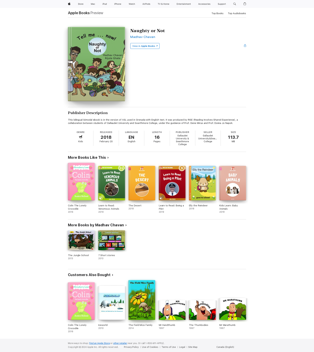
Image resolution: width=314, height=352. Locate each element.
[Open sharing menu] (245, 45)
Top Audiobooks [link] (237, 13)
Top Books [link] (218, 13)
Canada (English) (225, 347)
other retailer (120, 343)
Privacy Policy (131, 347)
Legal (182, 347)
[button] (234, 4)
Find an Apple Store (99, 343)
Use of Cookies (150, 347)
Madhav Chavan (142, 37)
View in (143, 46)
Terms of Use (169, 347)
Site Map (192, 347)
